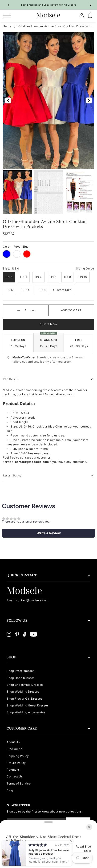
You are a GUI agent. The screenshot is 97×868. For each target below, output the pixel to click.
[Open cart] (90, 15)
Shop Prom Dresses (20, 671)
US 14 (25, 290)
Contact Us (15, 776)
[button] (48, 533)
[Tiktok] (24, 634)
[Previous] (8, 4)
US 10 (83, 277)
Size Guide (14, 749)
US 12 (9, 290)
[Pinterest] (17, 634)
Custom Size (62, 290)
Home (7, 26)
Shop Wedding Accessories (26, 712)
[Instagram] (9, 634)
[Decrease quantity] (18, 310)
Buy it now (49, 324)
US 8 (67, 277)
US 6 (53, 277)
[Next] (90, 4)
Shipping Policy (18, 756)
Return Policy (16, 763)
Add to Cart (71, 310)
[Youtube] (33, 634)
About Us (13, 742)
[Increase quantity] (32, 310)
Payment (13, 769)
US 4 (38, 277)
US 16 (41, 290)
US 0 (8, 277)
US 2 (23, 277)
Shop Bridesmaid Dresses (25, 684)
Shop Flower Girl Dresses (24, 698)
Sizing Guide (85, 268)
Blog (10, 790)
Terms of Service (19, 783)
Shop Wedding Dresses (23, 691)
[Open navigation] (8, 15)
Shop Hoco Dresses (21, 678)
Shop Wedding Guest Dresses (27, 705)
